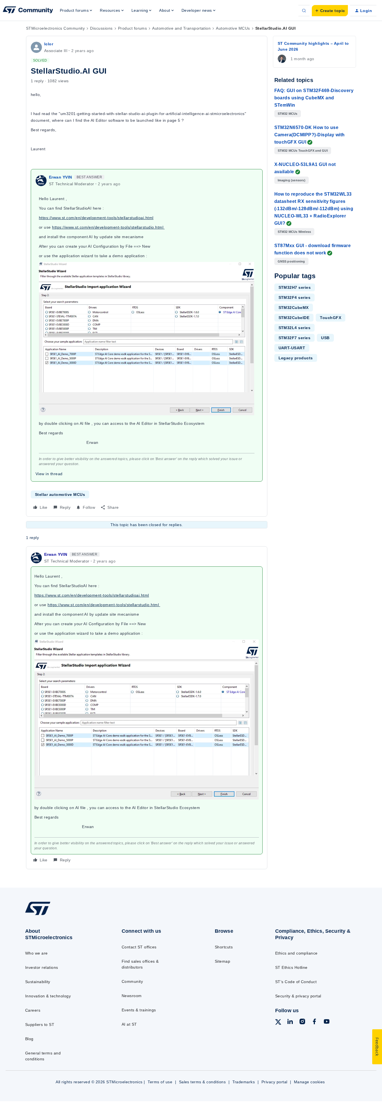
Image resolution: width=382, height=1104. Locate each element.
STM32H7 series (295, 287)
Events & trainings (139, 1010)
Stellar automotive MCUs (60, 494)
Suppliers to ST (39, 1024)
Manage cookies (309, 1082)
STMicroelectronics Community (55, 28)
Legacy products (296, 358)
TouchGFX (330, 317)
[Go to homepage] (62, 915)
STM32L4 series (295, 327)
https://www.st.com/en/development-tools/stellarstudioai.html (96, 217)
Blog (29, 1039)
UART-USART (292, 348)
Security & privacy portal (298, 996)
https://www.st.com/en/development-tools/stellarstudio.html (108, 227)
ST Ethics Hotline (291, 967)
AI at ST (129, 1024)
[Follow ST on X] (278, 1022)
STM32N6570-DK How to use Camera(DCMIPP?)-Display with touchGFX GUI (309, 134)
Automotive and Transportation (181, 28)
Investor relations (41, 967)
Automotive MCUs (233, 28)
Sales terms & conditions (202, 1082)
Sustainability (37, 981)
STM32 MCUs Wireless (294, 231)
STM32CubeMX (294, 307)
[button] (330, 10)
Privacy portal (274, 1082)
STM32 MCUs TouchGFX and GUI (303, 150)
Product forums (132, 28)
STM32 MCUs (288, 113)
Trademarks (243, 1082)
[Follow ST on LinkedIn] (290, 1022)
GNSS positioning (291, 261)
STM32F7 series (295, 338)
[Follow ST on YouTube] (326, 1022)
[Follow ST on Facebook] (314, 1022)
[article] (147, 707)
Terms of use (160, 1082)
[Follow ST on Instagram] (302, 1022)
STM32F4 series (295, 297)
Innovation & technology (48, 996)
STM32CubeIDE (294, 317)
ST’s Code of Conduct (296, 981)
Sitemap (222, 961)
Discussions (101, 28)
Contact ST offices (139, 947)
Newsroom (132, 995)
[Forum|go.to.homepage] (28, 10)
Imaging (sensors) (291, 180)
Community (132, 981)
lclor (48, 44)
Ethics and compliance (296, 953)
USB (325, 338)
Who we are (36, 953)
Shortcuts (224, 947)
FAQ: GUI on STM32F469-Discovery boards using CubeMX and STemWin (314, 97)
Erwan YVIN (60, 177)
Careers (32, 1010)
